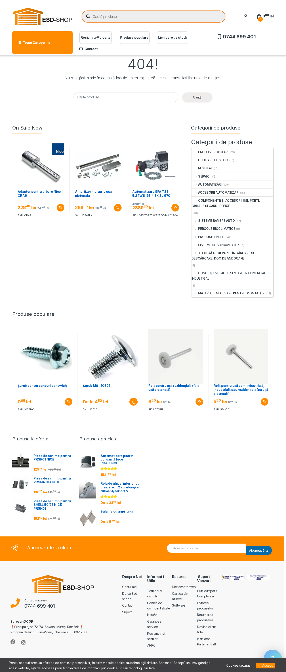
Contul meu (130, 587)
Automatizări (210, 184)
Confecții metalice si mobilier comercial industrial (228, 275)
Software (178, 605)
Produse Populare (213, 152)
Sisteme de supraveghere (219, 245)
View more (164, 668)
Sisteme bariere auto (216, 220)
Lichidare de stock (172, 37)
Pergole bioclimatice (216, 228)
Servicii (204, 176)
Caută (197, 97)
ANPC (151, 645)
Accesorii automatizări (218, 192)
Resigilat (205, 168)
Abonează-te (259, 550)
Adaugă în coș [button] (58, 207)
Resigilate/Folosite (95, 37)
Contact (91, 49)
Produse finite (211, 237)
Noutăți (152, 615)
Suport (127, 612)
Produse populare (134, 37)
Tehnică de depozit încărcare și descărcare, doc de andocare (222, 255)
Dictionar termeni (184, 587)
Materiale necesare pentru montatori (231, 293)
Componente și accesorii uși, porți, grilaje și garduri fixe (225, 203)
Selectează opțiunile (129, 402)
